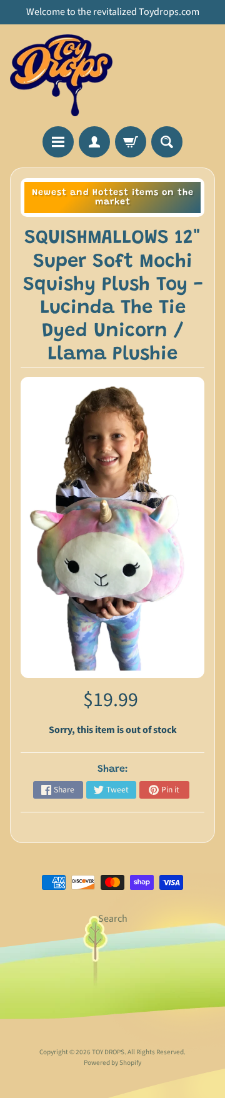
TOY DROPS (108, 1052)
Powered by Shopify (112, 1062)
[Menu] (58, 141)
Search (113, 919)
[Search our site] (166, 141)
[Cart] (130, 141)
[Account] (94, 141)
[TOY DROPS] (61, 75)
